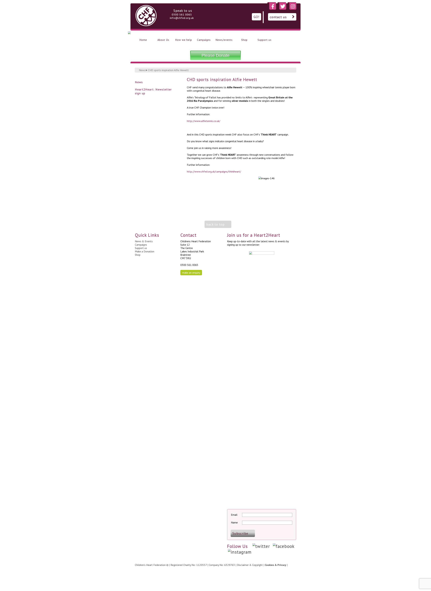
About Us (163, 39)
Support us (264, 39)
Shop (244, 39)
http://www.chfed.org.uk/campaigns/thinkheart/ (214, 171)
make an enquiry (191, 272)
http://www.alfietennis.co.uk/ (203, 121)
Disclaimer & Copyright (250, 565)
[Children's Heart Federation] (146, 25)
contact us (278, 17)
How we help (183, 39)
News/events (224, 39)
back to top (215, 224)
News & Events (144, 241)
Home (143, 39)
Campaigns (204, 39)
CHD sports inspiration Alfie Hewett (168, 70)
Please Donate (215, 55)
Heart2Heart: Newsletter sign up (153, 91)
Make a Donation (144, 251)
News (142, 70)
